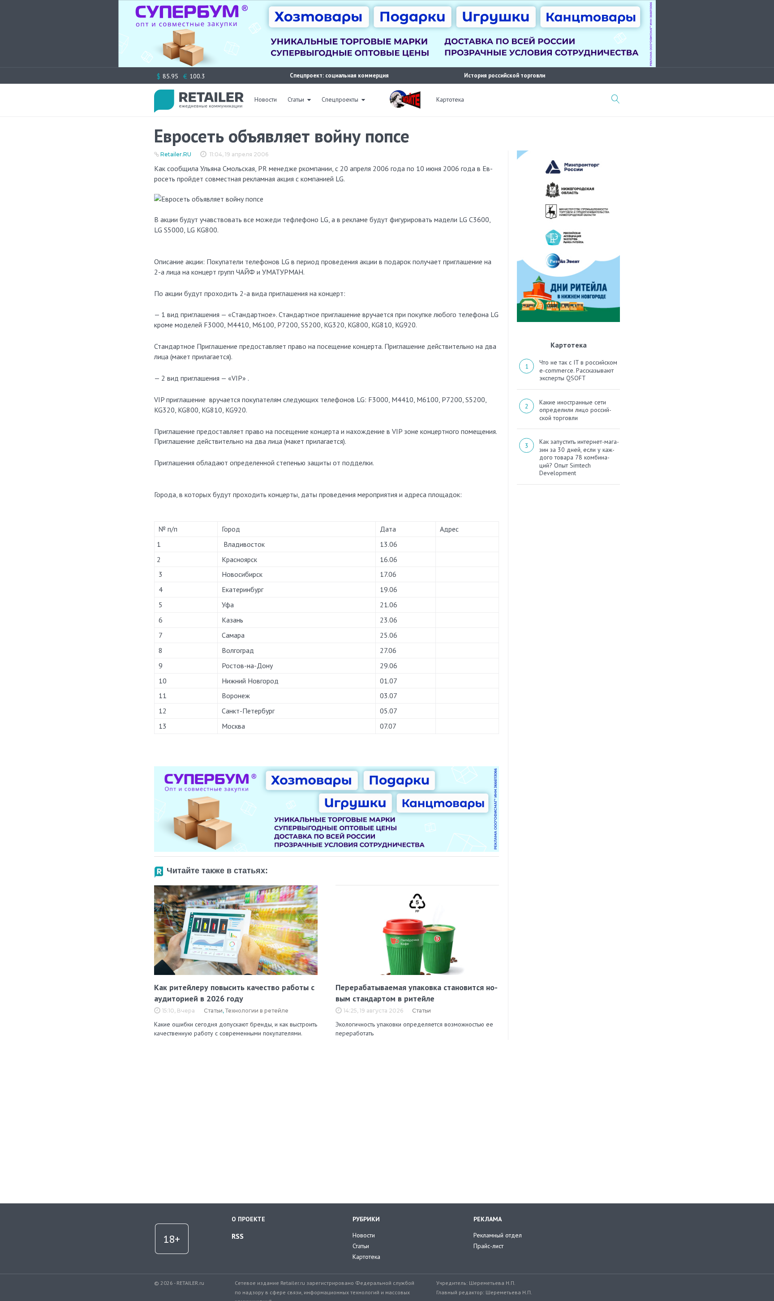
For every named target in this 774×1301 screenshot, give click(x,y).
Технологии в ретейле (256, 1010)
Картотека (450, 99)
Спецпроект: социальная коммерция (339, 75)
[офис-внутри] (326, 769)
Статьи (296, 99)
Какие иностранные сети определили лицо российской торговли (575, 410)
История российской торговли (504, 75)
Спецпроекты (340, 99)
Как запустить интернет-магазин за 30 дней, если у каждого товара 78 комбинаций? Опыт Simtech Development (579, 457)
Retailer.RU (175, 154)
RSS (238, 1236)
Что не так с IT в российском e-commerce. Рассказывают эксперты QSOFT (578, 370)
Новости (265, 99)
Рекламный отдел (497, 1235)
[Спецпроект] (405, 94)
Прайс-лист (488, 1246)
